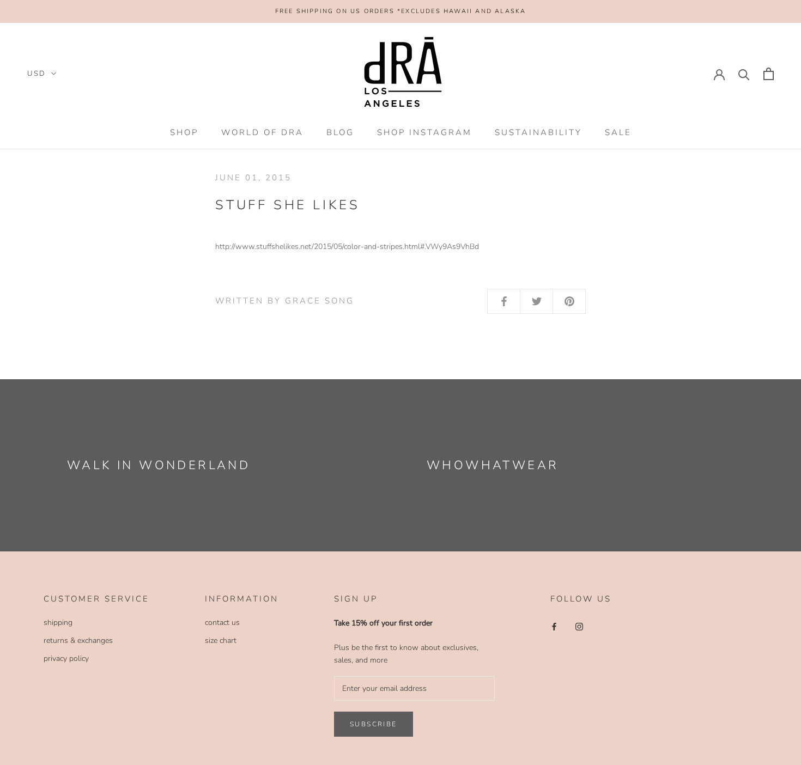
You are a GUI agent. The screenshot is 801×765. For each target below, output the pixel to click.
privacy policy (66, 658)
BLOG (340, 132)
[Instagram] (579, 626)
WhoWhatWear (493, 465)
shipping (58, 622)
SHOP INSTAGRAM (424, 132)
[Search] (744, 74)
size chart (220, 640)
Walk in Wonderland (158, 465)
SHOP (184, 132)
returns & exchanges (78, 640)
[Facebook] (554, 626)
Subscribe (373, 724)
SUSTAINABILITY (538, 132)
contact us (222, 622)
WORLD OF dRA (262, 132)
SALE (618, 132)
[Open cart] (768, 74)
